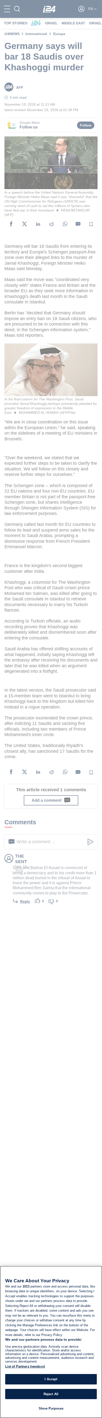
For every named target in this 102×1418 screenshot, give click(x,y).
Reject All (51, 1394)
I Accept (51, 1379)
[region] (51, 1342)
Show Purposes (51, 1408)
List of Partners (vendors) (25, 1366)
